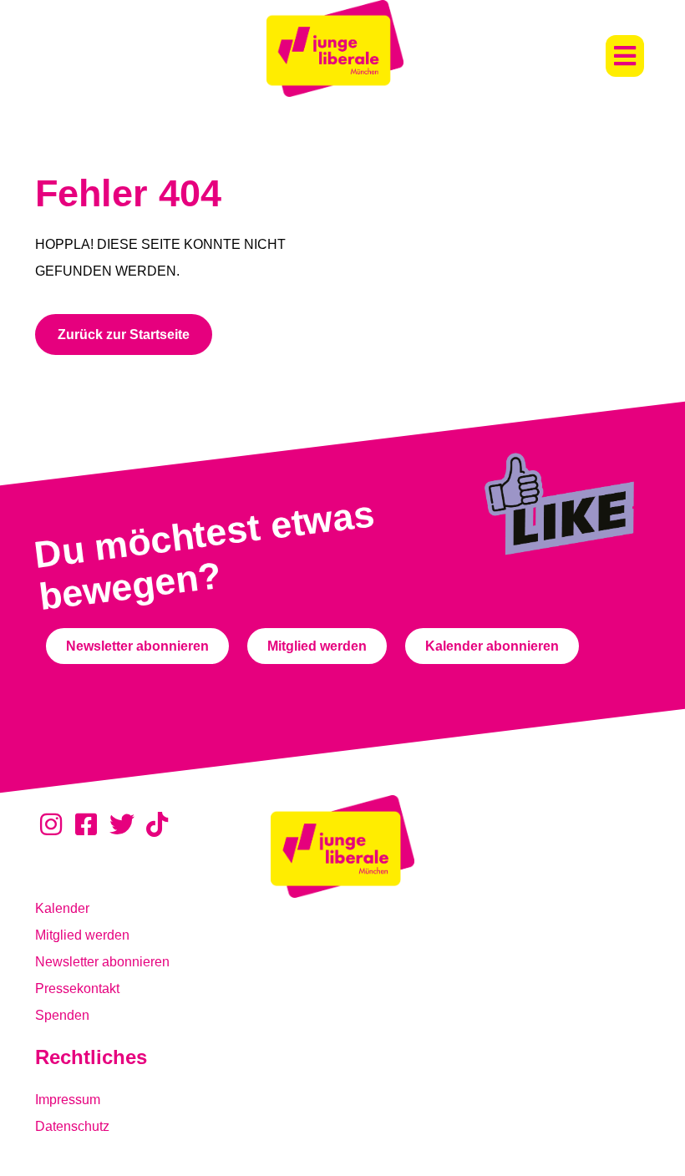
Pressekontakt (77, 988)
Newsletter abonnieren (102, 962)
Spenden (62, 1015)
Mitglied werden (82, 935)
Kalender (62, 908)
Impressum (67, 1099)
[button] (625, 56)
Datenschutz (72, 1126)
